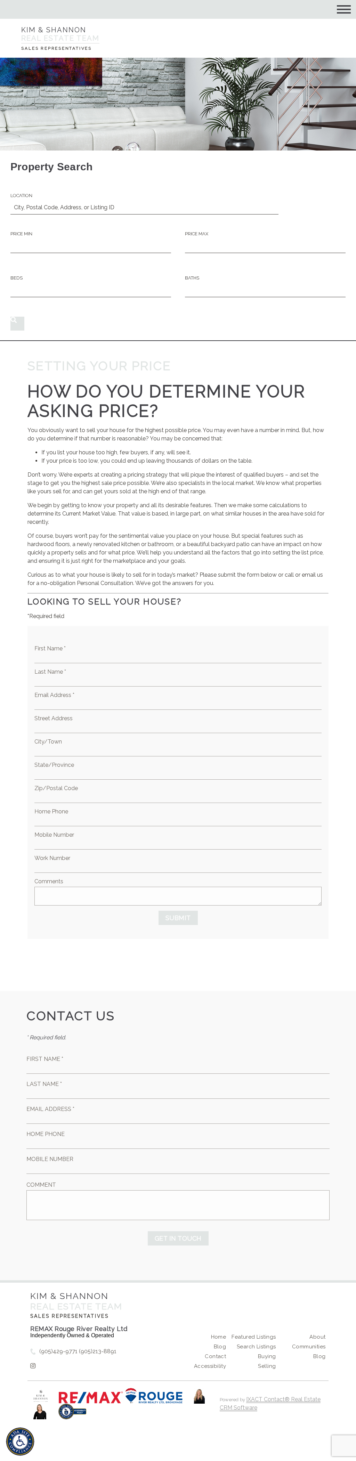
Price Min (21, 233)
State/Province (54, 765)
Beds (16, 278)
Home (218, 1337)
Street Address (53, 718)
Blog (220, 1347)
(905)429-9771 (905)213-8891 (77, 1351)
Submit (178, 918)
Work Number (52, 858)
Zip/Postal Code (56, 788)
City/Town (48, 741)
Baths (192, 278)
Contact (215, 1356)
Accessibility (210, 1366)
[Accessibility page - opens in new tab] (72, 1415)
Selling (267, 1366)
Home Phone (51, 811)
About (317, 1337)
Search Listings (256, 1347)
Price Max (196, 233)
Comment (41, 1185)
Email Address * (54, 695)
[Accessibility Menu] (20, 1442)
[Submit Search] (17, 324)
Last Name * (50, 671)
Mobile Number (54, 834)
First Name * (50, 648)
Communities (309, 1347)
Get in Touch (178, 1238)
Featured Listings (254, 1337)
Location (21, 195)
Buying (267, 1356)
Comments (48, 881)
